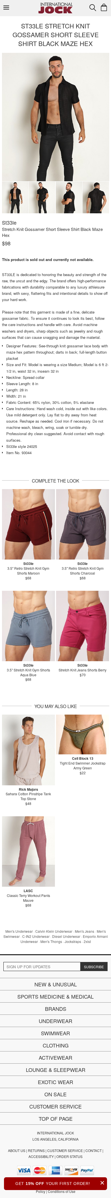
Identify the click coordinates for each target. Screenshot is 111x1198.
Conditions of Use (61, 1191)
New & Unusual (55, 984)
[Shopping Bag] (104, 7)
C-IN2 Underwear (36, 936)
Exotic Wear (55, 1082)
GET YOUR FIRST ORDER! (60, 1182)
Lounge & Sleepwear (55, 1069)
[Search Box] (92, 7)
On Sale (55, 1094)
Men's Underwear (19, 931)
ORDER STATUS (69, 1156)
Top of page (56, 1118)
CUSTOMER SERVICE (65, 1150)
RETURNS (36, 1150)
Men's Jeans (84, 931)
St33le (9, 222)
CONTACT (93, 1150)
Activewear (55, 1057)
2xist (87, 941)
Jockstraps (73, 941)
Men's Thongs (51, 941)
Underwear (55, 1020)
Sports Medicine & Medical (55, 996)
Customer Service (55, 1106)
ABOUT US (16, 1150)
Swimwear (55, 1033)
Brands (55, 1008)
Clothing (56, 1045)
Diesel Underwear (66, 936)
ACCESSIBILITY (41, 1156)
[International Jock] (55, 4)
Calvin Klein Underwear (53, 931)
